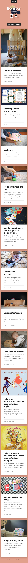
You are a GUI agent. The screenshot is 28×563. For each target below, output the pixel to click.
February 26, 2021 (9, 246)
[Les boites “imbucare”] (14, 339)
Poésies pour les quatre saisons (11, 110)
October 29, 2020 (9, 364)
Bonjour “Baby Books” (14, 540)
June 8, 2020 (8, 553)
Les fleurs (8, 150)
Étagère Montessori (13, 313)
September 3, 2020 (9, 421)
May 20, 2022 (8, 81)
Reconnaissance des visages (13, 498)
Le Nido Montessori (12, 71)
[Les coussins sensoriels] (14, 259)
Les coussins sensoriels (9, 273)
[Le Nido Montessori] (14, 48)
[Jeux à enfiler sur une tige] (14, 174)
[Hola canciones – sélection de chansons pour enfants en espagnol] (14, 438)
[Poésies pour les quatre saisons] (14, 96)
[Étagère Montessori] (14, 300)
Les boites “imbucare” (14, 352)
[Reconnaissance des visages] (14, 485)
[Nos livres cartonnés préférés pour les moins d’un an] (14, 216)
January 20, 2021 (9, 287)
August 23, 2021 (9, 124)
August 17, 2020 (9, 471)
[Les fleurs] (14, 137)
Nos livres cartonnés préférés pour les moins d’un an (13, 230)
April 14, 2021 (8, 161)
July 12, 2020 (8, 514)
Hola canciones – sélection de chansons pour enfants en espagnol (14, 457)
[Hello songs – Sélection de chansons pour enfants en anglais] (14, 382)
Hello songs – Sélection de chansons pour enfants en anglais (14, 403)
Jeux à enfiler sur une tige (13, 188)
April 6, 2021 (8, 202)
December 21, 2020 (10, 326)
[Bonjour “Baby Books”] (14, 528)
